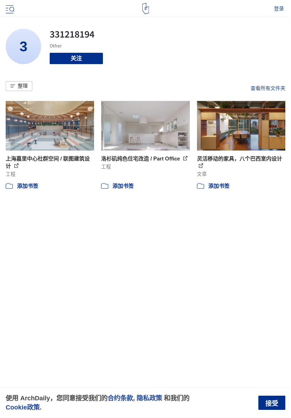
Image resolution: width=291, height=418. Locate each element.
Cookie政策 (23, 407)
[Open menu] (9, 8)
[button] (19, 86)
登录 (279, 8)
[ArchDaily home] (145, 8)
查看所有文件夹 (268, 88)
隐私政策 (149, 398)
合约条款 (120, 398)
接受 (271, 403)
